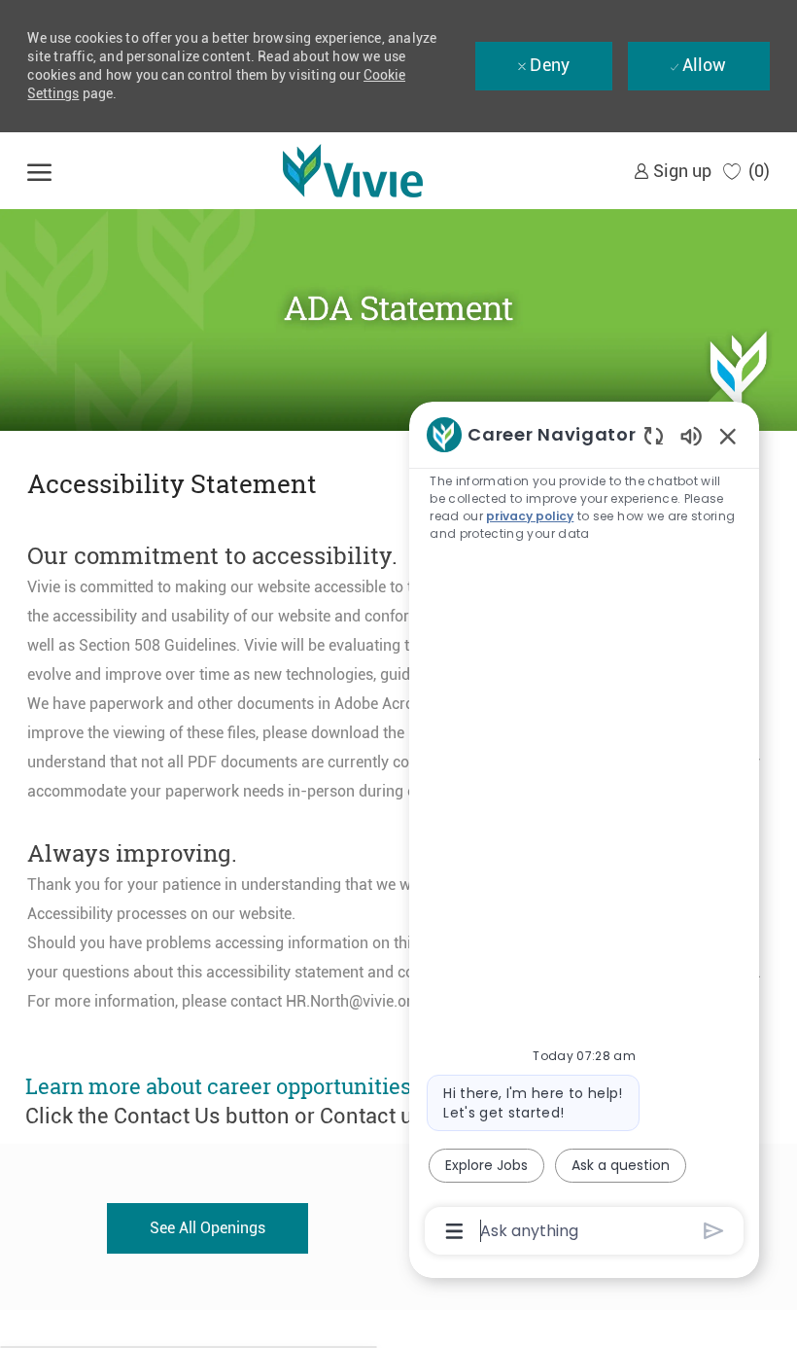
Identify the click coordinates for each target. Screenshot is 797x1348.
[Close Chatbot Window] (728, 435)
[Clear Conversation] (654, 435)
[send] (714, 1231)
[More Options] (454, 1231)
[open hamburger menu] (39, 170)
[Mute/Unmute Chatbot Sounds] (691, 435)
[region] (584, 831)
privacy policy (529, 516)
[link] (672, 170)
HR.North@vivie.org (353, 1001)
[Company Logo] (353, 170)
